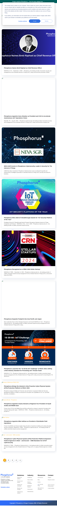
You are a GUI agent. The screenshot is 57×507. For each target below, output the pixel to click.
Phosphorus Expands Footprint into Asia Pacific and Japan (23, 319)
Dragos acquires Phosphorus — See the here (27, 1)
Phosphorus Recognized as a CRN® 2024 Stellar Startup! (22, 269)
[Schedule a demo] (12, 487)
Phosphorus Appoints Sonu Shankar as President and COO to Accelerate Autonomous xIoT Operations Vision (27, 117)
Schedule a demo (5, 487)
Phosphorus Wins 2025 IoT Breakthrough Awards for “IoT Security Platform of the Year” (28, 218)
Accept (34, 21)
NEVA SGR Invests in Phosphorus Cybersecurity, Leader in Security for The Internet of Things (28, 167)
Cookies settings (22, 21)
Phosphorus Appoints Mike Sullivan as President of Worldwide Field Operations (25, 422)
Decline (46, 21)
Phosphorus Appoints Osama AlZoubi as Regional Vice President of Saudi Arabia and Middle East (27, 404)
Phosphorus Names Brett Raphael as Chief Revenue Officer (23, 68)
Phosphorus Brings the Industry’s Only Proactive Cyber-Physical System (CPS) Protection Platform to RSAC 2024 (27, 387)
